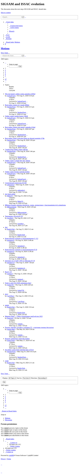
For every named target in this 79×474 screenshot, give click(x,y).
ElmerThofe (11, 340)
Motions (5, 48)
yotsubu (20, 324)
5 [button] (5, 76)
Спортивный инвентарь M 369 (16, 183)
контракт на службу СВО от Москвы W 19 (20, 261)
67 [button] (6, 79)
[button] (5, 62)
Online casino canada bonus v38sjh (16, 116)
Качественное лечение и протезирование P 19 (21, 249)
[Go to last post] (27, 101)
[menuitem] (16, 26)
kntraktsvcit (11, 262)
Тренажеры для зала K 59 (14, 216)
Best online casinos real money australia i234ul (20, 127)
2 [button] (5, 70)
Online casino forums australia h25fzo (17, 172)
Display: (5, 378)
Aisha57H (10, 285)
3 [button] (5, 72)
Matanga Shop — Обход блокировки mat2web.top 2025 (24, 316)
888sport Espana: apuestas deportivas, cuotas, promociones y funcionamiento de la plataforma (35, 205)
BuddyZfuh (11, 229)
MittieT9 (10, 196)
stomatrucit (10, 240)
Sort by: (19, 378)
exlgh (7, 361)
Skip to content (6, 12)
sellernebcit (10, 185)
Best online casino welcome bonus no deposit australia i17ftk (24, 138)
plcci (6, 294)
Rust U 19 (8, 272)
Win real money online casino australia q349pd (20, 94)
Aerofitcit (10, 218)
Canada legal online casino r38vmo (16, 149)
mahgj (7, 305)
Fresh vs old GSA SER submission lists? (18, 283)
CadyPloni (10, 296)
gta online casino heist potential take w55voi (19, 350)
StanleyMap (11, 329)
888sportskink (11, 207)
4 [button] (5, 74)
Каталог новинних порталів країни (17, 338)
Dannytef (10, 318)
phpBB (11, 455)
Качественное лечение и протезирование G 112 (21, 238)
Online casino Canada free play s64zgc (17, 161)
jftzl (6, 227)
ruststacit (10, 274)
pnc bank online (10, 194)
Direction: (34, 378)
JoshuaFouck (11, 96)
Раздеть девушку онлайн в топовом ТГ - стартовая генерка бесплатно (29, 327)
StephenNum (11, 107)
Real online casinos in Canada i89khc (17, 105)
